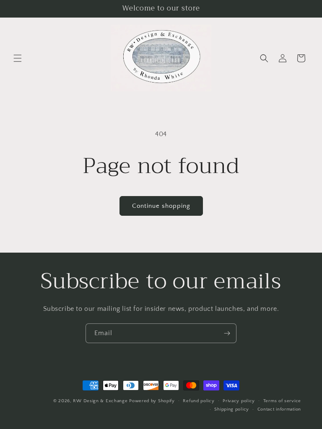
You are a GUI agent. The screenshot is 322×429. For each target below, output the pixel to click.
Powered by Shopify (152, 400)
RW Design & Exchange (100, 400)
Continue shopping (161, 205)
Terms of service (282, 400)
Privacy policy (239, 400)
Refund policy (198, 400)
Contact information (279, 409)
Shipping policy (231, 409)
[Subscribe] (227, 333)
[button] (17, 58)
